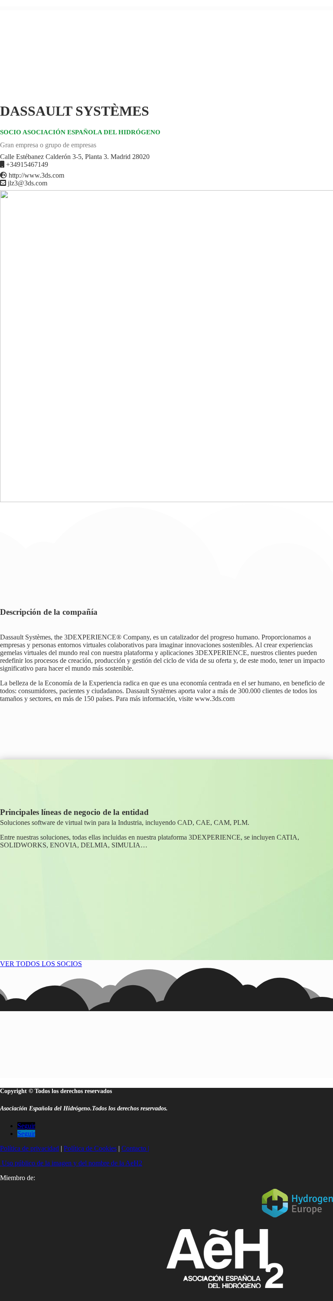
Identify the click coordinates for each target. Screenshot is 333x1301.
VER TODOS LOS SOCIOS (41, 963)
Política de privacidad (29, 1148)
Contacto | (135, 1148)
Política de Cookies (90, 1148)
